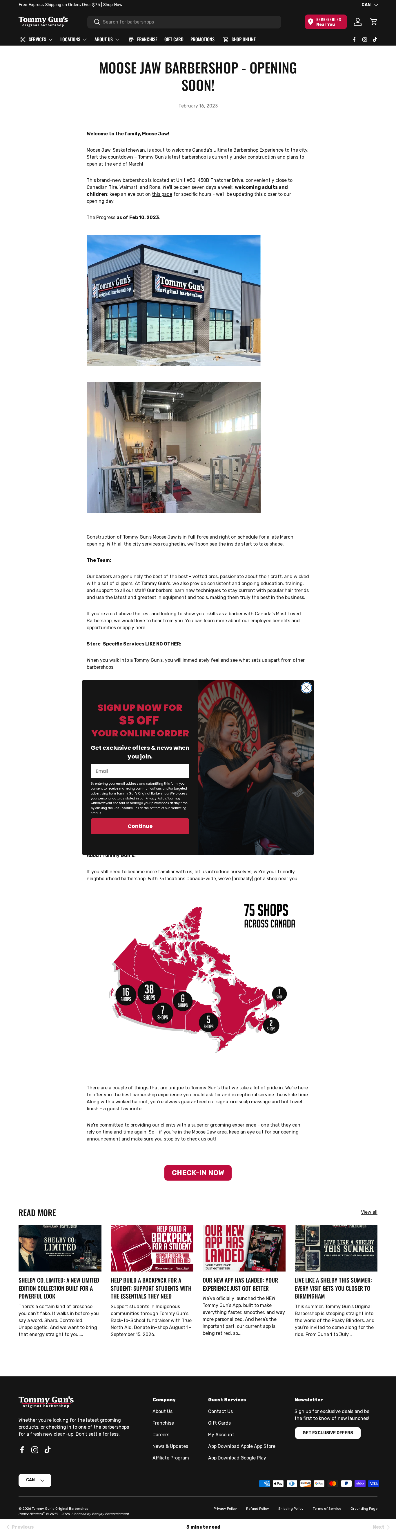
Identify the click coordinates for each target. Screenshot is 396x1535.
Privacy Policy (156, 798)
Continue (140, 826)
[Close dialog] (306, 688)
